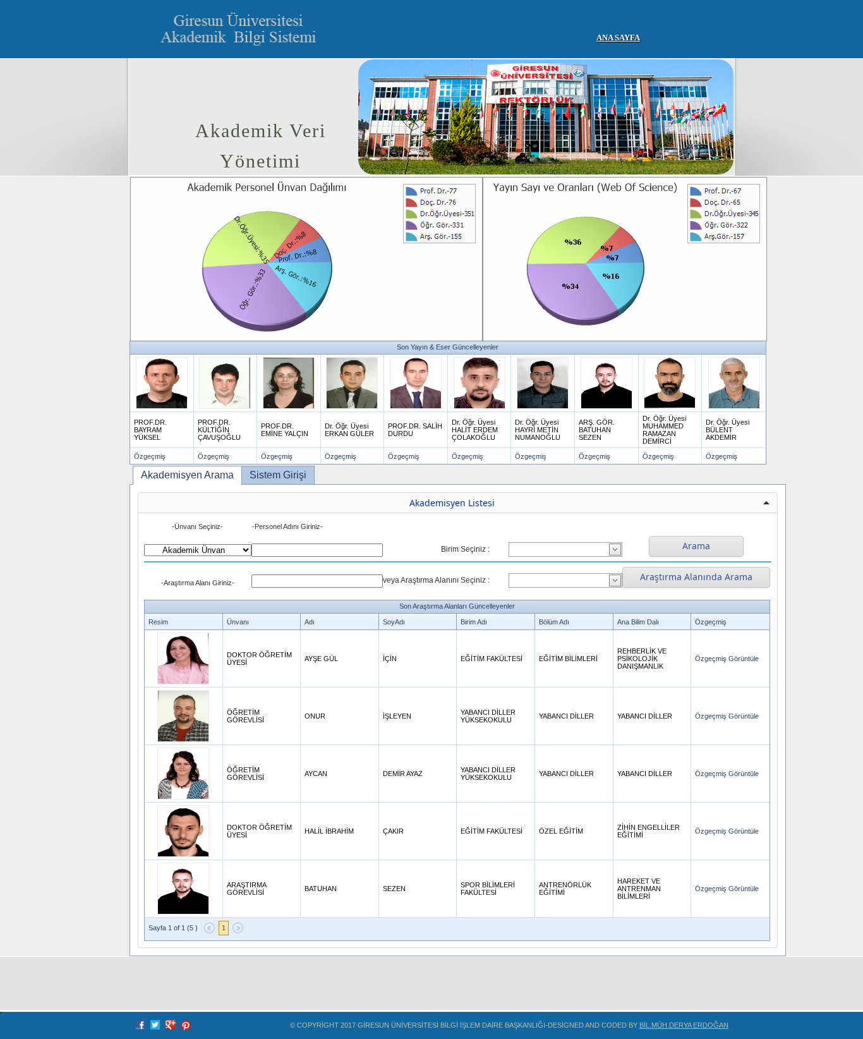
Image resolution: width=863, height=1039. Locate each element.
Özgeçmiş (150, 456)
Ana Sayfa (618, 37)
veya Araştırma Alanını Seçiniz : (436, 580)
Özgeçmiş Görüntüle (727, 658)
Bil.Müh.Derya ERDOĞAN (683, 1025)
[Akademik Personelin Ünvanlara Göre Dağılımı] (306, 258)
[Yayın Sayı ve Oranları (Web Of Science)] (624, 258)
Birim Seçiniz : (465, 549)
